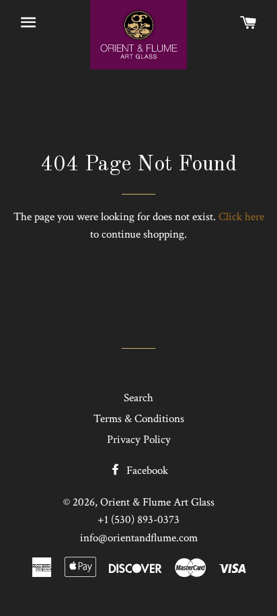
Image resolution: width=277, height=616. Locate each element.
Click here (241, 216)
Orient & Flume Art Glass (157, 502)
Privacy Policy (139, 439)
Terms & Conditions (138, 418)
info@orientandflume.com (139, 538)
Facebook (146, 470)
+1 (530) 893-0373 (138, 519)
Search (138, 397)
